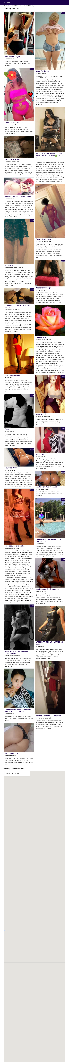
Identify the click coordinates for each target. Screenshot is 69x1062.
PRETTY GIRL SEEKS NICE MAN (18, 196)
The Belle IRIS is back (14, 123)
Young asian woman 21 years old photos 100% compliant (18, 710)
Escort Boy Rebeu (43, 239)
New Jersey (24, 6)
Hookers (6, 6)
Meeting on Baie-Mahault (46, 487)
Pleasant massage (43, 288)
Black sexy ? (41, 414)
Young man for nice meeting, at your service (49, 540)
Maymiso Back (11, 468)
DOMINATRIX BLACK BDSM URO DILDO (49, 643)
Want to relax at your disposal (48, 716)
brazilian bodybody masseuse (48, 589)
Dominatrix (9, 265)
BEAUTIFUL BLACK (13, 159)
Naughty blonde (11, 753)
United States (15, 6)
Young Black (41, 337)
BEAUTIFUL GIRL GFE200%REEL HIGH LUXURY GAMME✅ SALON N (49, 155)
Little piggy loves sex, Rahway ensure (17, 306)
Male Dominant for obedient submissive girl (16, 652)
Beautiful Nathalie (43, 71)
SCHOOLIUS (7, 2)
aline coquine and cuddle (15, 546)
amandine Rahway (12, 375)
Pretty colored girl (12, 56)
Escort (7, 429)
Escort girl (40, 454)
